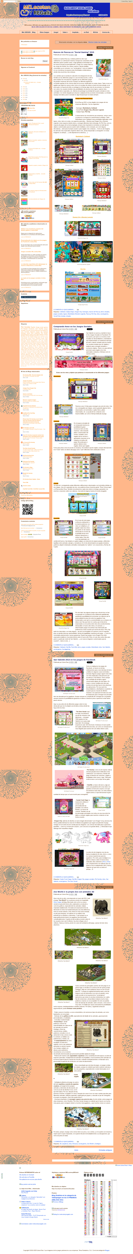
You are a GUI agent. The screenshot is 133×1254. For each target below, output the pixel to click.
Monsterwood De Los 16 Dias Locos (31, 401)
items (79, 647)
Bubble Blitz (41, 358)
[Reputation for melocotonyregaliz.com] (62, 1214)
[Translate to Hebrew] (61, 20)
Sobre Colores (25, 1201)
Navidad (32, 335)
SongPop (37, 355)
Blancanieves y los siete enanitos (39, 340)
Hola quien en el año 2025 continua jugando (32, 524)
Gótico (46, 342)
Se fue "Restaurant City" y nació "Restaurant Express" (36, 124)
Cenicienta (28, 342)
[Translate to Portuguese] (37, 20)
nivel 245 (24, 366)
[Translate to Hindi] (63, 20)
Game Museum (26, 1214)
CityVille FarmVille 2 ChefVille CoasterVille (34, 489)
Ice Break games (30, 353)
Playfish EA (45, 330)
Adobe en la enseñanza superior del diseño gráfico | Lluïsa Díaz (32, 229)
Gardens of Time (44, 335)
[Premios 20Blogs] (57, 1202)
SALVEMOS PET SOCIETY (29, 462)
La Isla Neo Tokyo (27, 389)
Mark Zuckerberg (44, 353)
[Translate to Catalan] (102, 20)
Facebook (31, 329)
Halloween (32, 331)
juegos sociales (58, 314)
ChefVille (33, 342)
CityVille (68, 647)
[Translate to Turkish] (57, 20)
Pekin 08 (46, 363)
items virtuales (105, 311)
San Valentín (106, 647)
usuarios (30, 348)
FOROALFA (25, 1208)
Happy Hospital (33, 363)
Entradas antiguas (105, 1150)
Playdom (41, 334)
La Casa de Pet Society (29, 442)
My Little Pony (27, 344)
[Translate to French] (54, 20)
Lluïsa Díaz (32, 108)
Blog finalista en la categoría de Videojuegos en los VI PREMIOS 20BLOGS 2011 (64, 1198)
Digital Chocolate (43, 349)
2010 (24, 99)
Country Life (39, 362)
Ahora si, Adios (26, 443)
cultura (36, 347)
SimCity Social (32, 345)
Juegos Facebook (27, 380)
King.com (23, 339)
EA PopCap (37, 342)
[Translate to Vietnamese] (50, 20)
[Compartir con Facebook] (76, 55)
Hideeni (34, 343)
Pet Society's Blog (27, 467)
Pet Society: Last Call (28, 427)
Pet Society (98, 879)
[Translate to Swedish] (86, 20)
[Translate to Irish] (92, 20)
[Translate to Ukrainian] (77, 20)
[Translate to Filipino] (34, 20)
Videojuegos (24, 44)
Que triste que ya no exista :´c (28, 528)
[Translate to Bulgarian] (93, 20)
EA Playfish (24, 329)
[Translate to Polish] (72, 20)
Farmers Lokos (27, 485)
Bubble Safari (24, 349)
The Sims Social (72, 881)
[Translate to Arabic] (41, 20)
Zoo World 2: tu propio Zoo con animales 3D (74, 892)
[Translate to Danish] (81, 20)
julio (25, 80)
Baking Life (36, 358)
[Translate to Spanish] (30, 20)
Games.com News (27, 394)
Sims (33, 355)
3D (61, 1143)
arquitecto (65, 1143)
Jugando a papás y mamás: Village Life (38, 165)
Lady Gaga (36, 353)
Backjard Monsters (30, 358)
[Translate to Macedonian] (99, 20)
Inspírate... (75, 32)
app (47, 345)
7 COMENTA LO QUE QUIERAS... (64, 1141)
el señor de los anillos (43, 339)
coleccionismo (29, 339)
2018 (24, 78)
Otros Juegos (44, 32)
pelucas (28, 340)
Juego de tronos (40, 343)
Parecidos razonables (36, 344)
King (22, 337)
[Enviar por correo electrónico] (70, 55)
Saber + (65, 32)
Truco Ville (25, 482)
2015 (24, 89)
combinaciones (30, 347)
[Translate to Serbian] (66, 20)
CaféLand (40, 360)
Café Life (35, 360)
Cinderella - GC (26, 414)
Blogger (107, 1250)
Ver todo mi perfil (31, 110)
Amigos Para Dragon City (29, 388)
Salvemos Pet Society (28, 461)
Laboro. (23, 1195)
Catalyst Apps (70, 311)
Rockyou (75, 1143)
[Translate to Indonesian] (32, 20)
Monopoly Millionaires (25, 354)
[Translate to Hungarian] (75, 20)
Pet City (93, 314)
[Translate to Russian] (59, 20)
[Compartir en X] (74, 55)
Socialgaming (66, 649)
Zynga (37, 327)
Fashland (23, 363)
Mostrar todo (46, 1219)
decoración (45, 357)
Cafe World (29, 349)
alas (42, 357)
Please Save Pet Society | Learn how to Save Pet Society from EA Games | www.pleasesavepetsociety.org (33, 420)
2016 (24, 86)
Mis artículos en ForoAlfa (26, 1177)
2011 (108, 861)
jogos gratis (24, 537)
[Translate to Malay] (43, 20)
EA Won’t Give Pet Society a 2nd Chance (32, 423)
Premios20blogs (28, 355)
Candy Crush (45, 360)
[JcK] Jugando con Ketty (29, 1191)
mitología (26, 348)
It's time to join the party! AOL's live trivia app (32, 395)
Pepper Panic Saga (25, 364)
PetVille (43, 344)
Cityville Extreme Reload (29, 406)
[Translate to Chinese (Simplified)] (46, 20)
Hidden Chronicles (29, 343)
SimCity (26, 345)
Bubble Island (36, 359)
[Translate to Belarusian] (97, 20)
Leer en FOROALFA (26, 237)
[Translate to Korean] (48, 20)
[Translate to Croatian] (68, 20)
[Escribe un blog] (72, 55)
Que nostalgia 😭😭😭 (26, 534)
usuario (29, 338)
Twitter (43, 345)
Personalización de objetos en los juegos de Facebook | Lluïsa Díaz (34, 241)
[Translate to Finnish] (88, 20)
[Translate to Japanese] (45, 20)
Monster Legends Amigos (29, 400)
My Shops (41, 354)
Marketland (71, 314)
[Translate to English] (28, 20)
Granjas (42, 338)
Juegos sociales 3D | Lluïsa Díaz (31, 251)
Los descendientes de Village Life (36, 199)
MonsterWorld (40, 363)
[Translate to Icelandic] (73, 20)
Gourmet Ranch (36, 352)
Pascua (88, 314)
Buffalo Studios (24, 360)
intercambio (23, 340)
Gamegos (85, 311)
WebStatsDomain (61, 1209)
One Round (24, 1192)
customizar (37, 333)
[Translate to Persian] (101, 20)
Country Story (36, 349)
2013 (24, 93)
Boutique (23, 335)
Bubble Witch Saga (44, 359)
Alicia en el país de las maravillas (40, 348)
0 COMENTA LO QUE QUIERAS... (64, 309)
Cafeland (62, 311)
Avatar (33, 338)
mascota (36, 335)
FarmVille (74, 647)
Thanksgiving (38, 364)
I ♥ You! (24, 474)
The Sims (39, 345)
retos (98, 314)
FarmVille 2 (29, 352)
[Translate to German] (52, 20)
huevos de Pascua (94, 311)
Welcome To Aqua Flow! (28, 468)
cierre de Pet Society (43, 337)
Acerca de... (106, 32)
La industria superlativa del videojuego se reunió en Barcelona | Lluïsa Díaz (34, 264)
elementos (41, 347)
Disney (27, 335)
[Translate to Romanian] (84, 20)
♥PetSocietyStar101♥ (28, 455)
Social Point (57, 316)
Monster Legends (80, 314)
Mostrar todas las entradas (97, 42)
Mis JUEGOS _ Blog (28, 32)
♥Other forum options (27, 456)
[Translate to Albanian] (70, 20)
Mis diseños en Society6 (26, 1175)
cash (36, 329)
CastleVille (23, 342)
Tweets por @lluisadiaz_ (27, 495)
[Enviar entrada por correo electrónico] (77, 309)
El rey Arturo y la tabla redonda (36, 350)
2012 (104, 861)
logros (65, 314)
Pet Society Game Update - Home (31, 479)
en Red (86, 32)
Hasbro (22, 343)
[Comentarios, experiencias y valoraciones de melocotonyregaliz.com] (32, 1224)
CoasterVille (33, 362)
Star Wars (42, 355)
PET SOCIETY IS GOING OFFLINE (31, 376)
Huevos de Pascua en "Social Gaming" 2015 (74, 52)
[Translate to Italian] (35, 20)
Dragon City (78, 311)
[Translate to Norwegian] (90, 20)
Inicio (76, 1150)
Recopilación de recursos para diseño (30, 1179)
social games (104, 314)
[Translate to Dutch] (83, 20)
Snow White (32, 364)
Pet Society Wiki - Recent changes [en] (33, 375)
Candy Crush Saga (65, 879)
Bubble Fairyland (29, 359)
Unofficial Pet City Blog (29, 413)
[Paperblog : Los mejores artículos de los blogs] (88, 1243)
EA (39, 335)
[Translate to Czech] (79, 20)
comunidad (34, 339)
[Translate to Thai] (39, 20)
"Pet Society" (44, 333)
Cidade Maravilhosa (25, 362)
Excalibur (42, 342)
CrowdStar (45, 362)
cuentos (46, 334)
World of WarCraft (31, 357)
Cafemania (30, 360)
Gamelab (27, 363)
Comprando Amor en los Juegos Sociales (73, 326)
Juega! (56, 32)
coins (22, 331)
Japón (46, 338)
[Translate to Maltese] (95, 20)
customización (24, 338)
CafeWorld (38, 338)
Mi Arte (95, 32)
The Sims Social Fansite (29, 448)
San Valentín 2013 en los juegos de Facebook (74, 660)
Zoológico (98, 1143)
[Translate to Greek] (55, 20)
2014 (24, 91)
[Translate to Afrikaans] (64, 20)
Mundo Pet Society (27, 473)
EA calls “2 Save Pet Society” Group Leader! (32, 437)
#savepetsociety (25, 334)
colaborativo (23, 347)
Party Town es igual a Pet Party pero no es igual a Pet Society (38, 157)
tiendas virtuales (66, 316)
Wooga (35, 337)
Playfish (33, 327)
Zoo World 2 (90, 1143)
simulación (23, 358)
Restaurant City (38, 330)
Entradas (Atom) (87, 1156)
